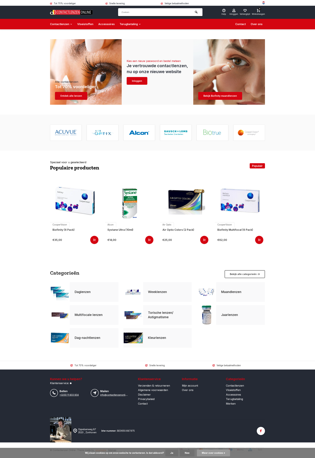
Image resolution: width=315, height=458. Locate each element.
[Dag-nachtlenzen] (60, 338)
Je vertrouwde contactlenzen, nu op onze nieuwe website (157, 68)
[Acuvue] (65, 132)
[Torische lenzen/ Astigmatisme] (133, 315)
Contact (240, 24)
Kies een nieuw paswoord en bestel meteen (154, 61)
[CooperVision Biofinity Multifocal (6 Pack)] (240, 200)
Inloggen (137, 80)
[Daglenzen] (60, 292)
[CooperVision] (249, 132)
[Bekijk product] (94, 240)
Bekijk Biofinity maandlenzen (220, 95)
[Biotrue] (212, 132)
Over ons (256, 24)
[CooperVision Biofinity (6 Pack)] (75, 200)
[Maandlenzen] (206, 292)
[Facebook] (261, 431)
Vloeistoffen (85, 24)
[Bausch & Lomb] (175, 132)
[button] (266, 132)
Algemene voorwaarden (153, 390)
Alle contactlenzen (66, 81)
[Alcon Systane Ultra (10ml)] (130, 200)
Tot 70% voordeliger (75, 86)
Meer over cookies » (213, 453)
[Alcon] (139, 132)
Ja (171, 453)
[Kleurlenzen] (133, 338)
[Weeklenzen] (133, 292)
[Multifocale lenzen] (60, 315)
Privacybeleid (146, 399)
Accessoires (106, 24)
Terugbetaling (129, 24)
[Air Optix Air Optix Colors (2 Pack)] (185, 200)
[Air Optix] (102, 132)
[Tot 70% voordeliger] (86, 72)
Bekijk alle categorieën (243, 274)
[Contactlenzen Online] (71, 12)
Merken (231, 403)
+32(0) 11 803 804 (69, 395)
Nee (187, 453)
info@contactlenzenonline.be (115, 395)
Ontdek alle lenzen (71, 95)
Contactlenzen (59, 24)
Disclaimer (144, 394)
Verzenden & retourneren (154, 385)
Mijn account (190, 385)
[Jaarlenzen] (206, 315)
